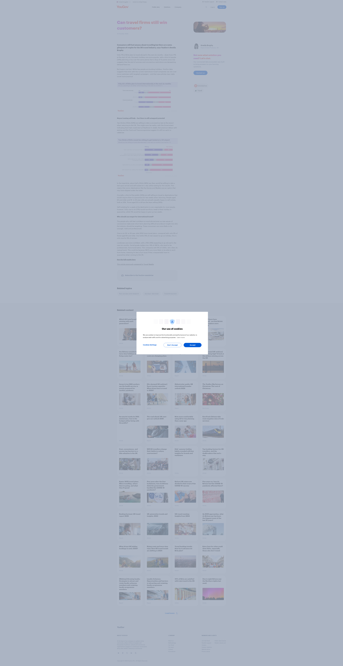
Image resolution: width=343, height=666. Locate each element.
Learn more (181, 337)
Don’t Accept (172, 345)
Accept (193, 345)
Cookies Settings (150, 345)
